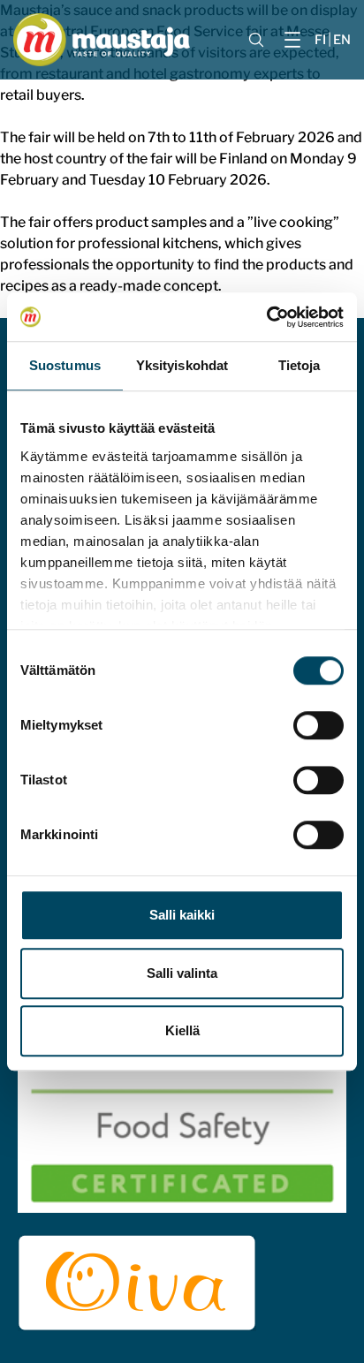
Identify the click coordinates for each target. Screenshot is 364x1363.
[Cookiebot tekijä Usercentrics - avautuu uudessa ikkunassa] (266, 317)
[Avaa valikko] (292, 40)
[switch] (318, 725)
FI (320, 40)
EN (342, 40)
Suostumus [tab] (65, 365)
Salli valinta (182, 973)
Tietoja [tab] (299, 365)
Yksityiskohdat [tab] (182, 365)
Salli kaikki (182, 914)
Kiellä (182, 1030)
